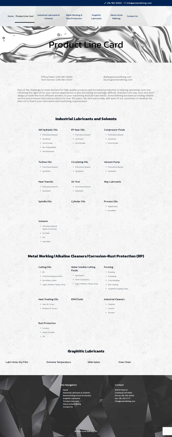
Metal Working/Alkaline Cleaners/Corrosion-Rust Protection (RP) (86, 256)
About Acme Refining (72, 404)
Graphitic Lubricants (86, 351)
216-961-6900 (114, 3)
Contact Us (68, 406)
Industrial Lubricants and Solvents (86, 119)
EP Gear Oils (78, 130)
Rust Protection (47, 323)
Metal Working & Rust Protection (77, 395)
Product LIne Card (71, 401)
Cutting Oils (44, 267)
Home (65, 390)
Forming (108, 267)
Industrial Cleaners (114, 299)
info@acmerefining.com (139, 3)
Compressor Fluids (114, 130)
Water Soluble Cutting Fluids (83, 268)
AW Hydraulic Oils (48, 130)
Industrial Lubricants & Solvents (76, 392)
